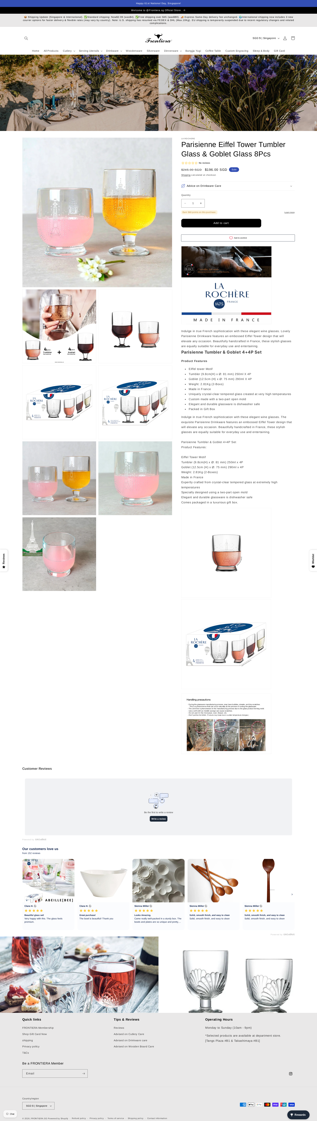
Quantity (186, 195)
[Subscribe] (84, 1073)
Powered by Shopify (58, 1118)
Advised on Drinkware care (130, 1040)
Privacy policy (30, 1046)
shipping (27, 1040)
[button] (26, 38)
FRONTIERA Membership (38, 1027)
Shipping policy (136, 1118)
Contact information (157, 1118)
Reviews (119, 1027)
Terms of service (115, 1118)
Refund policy (79, 1118)
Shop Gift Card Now (34, 1034)
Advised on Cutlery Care (129, 1034)
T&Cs (25, 1052)
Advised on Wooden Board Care (134, 1046)
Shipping (186, 175)
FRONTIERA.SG (39, 1118)
